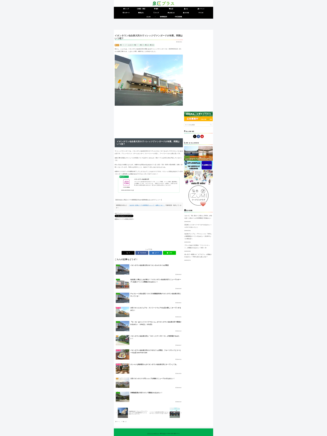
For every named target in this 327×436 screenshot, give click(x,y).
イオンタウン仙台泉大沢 (127, 45)
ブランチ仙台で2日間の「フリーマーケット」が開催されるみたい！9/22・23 (197, 246)
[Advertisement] (163, 24)
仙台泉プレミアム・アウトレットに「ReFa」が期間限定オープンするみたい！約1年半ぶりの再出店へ (198, 236)
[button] (210, 125)
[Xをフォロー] (194, 136)
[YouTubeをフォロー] (202, 136)
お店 (118, 45)
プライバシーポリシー (153, 433)
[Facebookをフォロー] (198, 136)
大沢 (143, 45)
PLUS (164, 433)
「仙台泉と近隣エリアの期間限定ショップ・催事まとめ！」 (146, 205)
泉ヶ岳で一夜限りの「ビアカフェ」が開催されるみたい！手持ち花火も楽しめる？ (198, 256)
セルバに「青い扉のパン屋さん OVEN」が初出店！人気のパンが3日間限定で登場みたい (198, 217)
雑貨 (153, 45)
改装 (148, 45)
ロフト (137, 45)
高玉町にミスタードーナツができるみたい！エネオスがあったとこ (198, 226)
